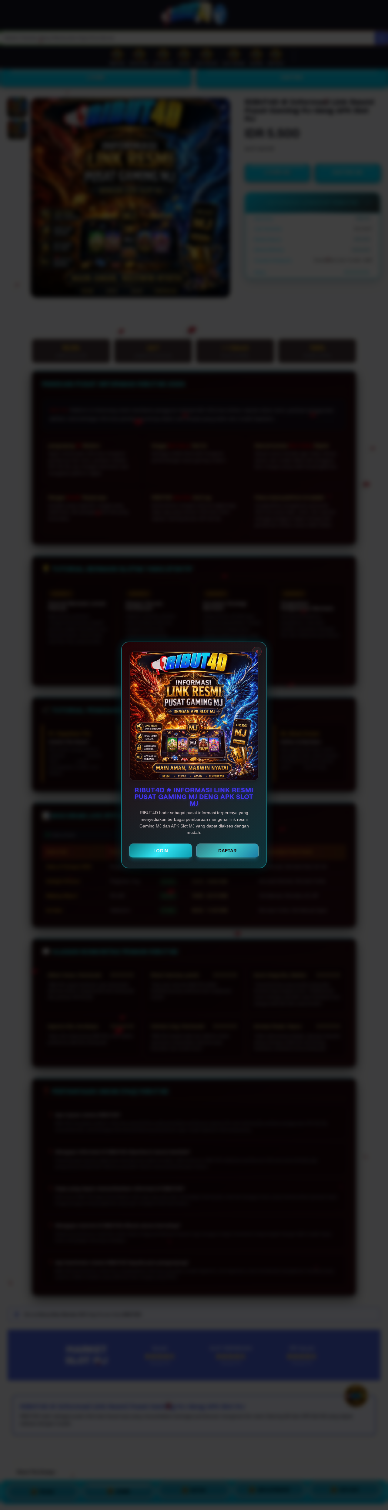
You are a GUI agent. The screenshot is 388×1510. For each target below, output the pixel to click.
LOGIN (160, 850)
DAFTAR (227, 850)
